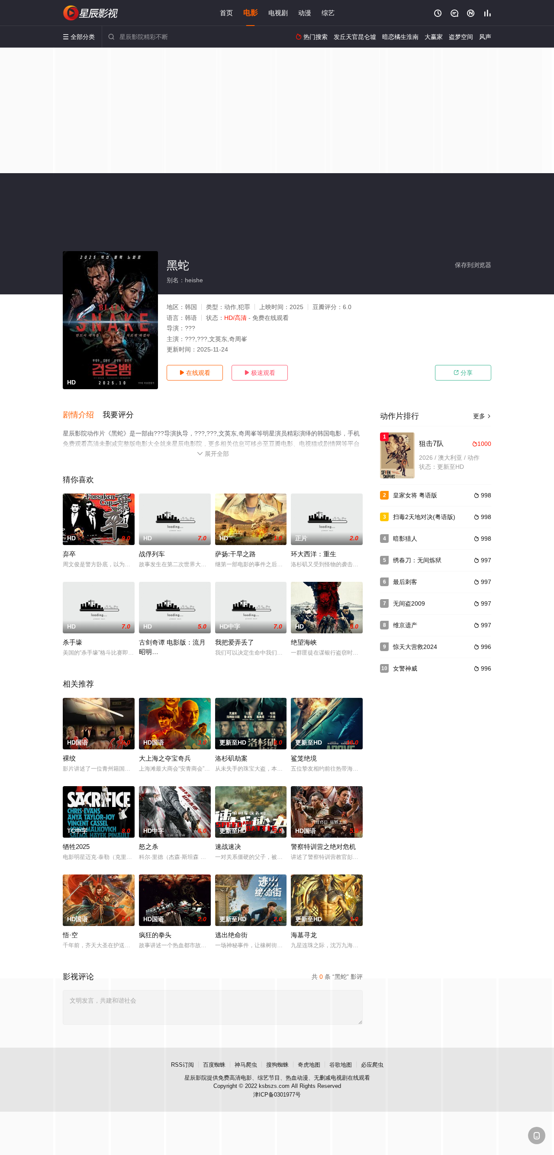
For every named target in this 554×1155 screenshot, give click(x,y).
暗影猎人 (405, 538)
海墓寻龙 (304, 935)
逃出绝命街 (231, 935)
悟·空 (70, 935)
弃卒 (69, 554)
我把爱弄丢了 (234, 642)
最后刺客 (405, 581)
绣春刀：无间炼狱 (417, 560)
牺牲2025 (76, 846)
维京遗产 (405, 625)
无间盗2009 (409, 603)
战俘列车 (152, 554)
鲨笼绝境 (304, 758)
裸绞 (69, 758)
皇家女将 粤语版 (415, 495)
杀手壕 (72, 642)
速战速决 (228, 846)
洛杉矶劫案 (231, 758)
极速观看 (259, 372)
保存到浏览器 (473, 264)
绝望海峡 (304, 642)
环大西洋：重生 (313, 554)
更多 (482, 416)
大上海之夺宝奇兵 (165, 758)
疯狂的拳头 (155, 935)
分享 (463, 372)
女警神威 (405, 668)
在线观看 (194, 372)
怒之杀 (148, 846)
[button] (83, 415)
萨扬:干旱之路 (235, 554)
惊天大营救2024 (415, 646)
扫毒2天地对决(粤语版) (424, 516)
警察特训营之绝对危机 (323, 846)
